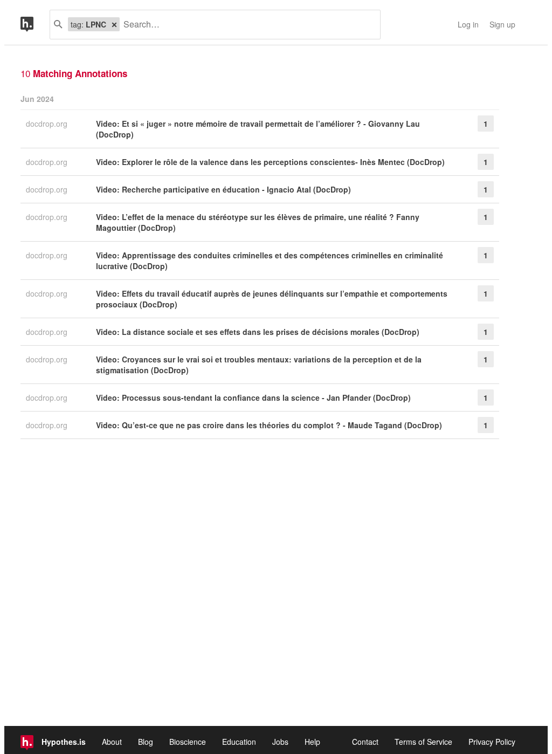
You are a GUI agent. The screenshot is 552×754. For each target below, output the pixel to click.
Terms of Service (423, 741)
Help (312, 741)
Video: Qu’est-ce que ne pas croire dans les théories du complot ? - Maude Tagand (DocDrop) (269, 425)
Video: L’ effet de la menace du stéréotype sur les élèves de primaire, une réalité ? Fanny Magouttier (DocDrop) (257, 222)
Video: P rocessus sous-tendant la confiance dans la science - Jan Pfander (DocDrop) (253, 397)
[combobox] (246, 24)
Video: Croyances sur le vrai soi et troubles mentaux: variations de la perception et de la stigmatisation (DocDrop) (259, 364)
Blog (145, 741)
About (112, 741)
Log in (468, 24)
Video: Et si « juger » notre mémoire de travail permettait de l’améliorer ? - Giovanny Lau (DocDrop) (258, 129)
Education (239, 741)
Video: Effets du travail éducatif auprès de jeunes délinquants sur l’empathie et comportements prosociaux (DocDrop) (271, 299)
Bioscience (187, 741)
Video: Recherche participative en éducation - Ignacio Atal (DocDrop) (223, 189)
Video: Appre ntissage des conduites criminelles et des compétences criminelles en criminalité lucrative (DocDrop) (269, 260)
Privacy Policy (491, 741)
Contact (365, 741)
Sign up (502, 24)
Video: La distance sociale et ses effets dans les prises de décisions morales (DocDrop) (257, 331)
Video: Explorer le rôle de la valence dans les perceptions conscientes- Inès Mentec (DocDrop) (270, 161)
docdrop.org (48, 123)
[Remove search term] (114, 24)
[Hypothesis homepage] (35, 24)
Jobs (280, 741)
